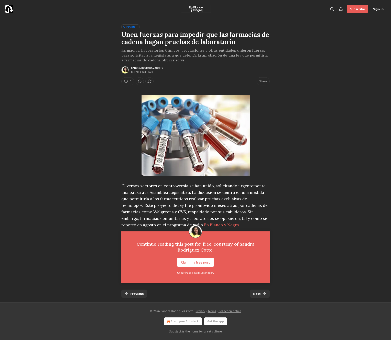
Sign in (378, 9)
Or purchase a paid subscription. (195, 273)
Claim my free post (195, 262)
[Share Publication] (341, 9)
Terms (212, 311)
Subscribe (357, 9)
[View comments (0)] (140, 81)
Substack (175, 331)
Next (257, 294)
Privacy (200, 311)
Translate (130, 26)
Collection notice (230, 311)
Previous (137, 294)
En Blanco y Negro (221, 224)
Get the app (215, 321)
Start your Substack (185, 321)
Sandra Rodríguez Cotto (147, 67)
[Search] (332, 9)
